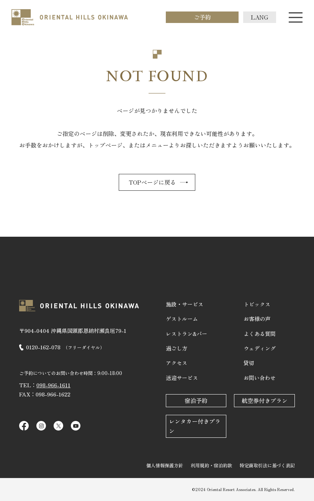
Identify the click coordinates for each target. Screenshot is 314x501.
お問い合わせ (260, 377)
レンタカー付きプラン (195, 426)
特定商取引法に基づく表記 (267, 465)
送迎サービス (182, 377)
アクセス (176, 363)
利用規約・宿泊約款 (211, 465)
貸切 (249, 363)
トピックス (257, 304)
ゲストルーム (182, 319)
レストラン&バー (186, 333)
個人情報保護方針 (164, 465)
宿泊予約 (196, 400)
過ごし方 (176, 348)
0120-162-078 (65, 347)
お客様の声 (257, 319)
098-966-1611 (53, 385)
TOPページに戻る (152, 182)
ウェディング (260, 348)
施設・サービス (184, 304)
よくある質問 (260, 333)
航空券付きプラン (265, 400)
